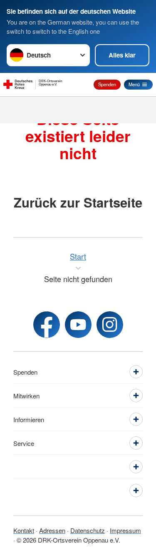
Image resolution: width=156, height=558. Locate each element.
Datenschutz (87, 530)
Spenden (107, 84)
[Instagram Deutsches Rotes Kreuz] (110, 324)
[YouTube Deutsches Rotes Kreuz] (78, 324)
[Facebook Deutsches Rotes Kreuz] (46, 324)
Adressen (52, 530)
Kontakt (23, 530)
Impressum (125, 530)
